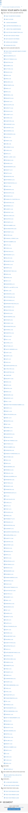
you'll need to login (19, 807)
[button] (1, 1)
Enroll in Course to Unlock (14, 809)
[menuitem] (1, 3)
